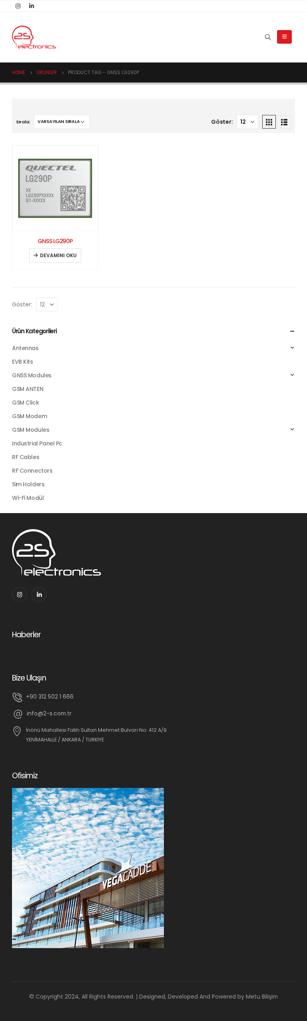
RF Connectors (32, 471)
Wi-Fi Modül (28, 498)
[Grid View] (269, 122)
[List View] (284, 122)
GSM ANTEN (27, 389)
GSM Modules (30, 430)
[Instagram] (18, 6)
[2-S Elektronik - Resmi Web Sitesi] (34, 37)
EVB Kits (22, 362)
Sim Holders (28, 484)
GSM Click (25, 403)
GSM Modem (29, 416)
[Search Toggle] (268, 37)
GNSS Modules (32, 375)
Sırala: (23, 122)
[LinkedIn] (31, 6)
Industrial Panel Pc (37, 443)
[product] (55, 188)
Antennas (25, 348)
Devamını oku (58, 255)
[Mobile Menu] (284, 37)
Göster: (222, 122)
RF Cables (25, 457)
